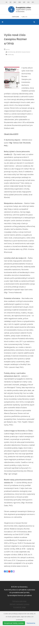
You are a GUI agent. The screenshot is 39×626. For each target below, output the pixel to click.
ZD (6, 2)
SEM (19, 2)
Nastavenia (31, 623)
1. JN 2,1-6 (24, 17)
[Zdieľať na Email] (14, 571)
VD (10, 2)
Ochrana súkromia (19, 601)
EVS (29, 2)
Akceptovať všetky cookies (14, 623)
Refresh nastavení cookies (19, 604)
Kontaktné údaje (19, 607)
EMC (15, 2)
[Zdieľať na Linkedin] (11, 571)
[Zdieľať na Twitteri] (7, 571)
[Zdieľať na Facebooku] (5, 571)
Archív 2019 (11, 54)
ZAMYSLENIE (15, 17)
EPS (33, 2)
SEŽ (24, 2)
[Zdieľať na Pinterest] (9, 571)
